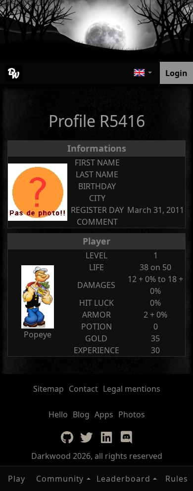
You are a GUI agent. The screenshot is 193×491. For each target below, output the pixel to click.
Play (16, 478)
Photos (131, 414)
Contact (83, 388)
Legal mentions (131, 388)
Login (176, 73)
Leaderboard (123, 478)
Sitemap (48, 388)
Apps (104, 414)
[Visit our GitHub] (67, 437)
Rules (176, 478)
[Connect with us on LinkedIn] (106, 437)
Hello (58, 414)
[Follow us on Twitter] (87, 437)
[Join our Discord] (126, 437)
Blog (81, 414)
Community (60, 478)
